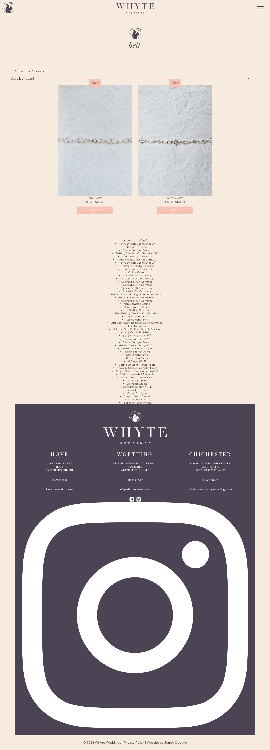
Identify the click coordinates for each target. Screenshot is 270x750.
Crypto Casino (137, 325)
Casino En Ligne (137, 246)
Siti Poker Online (137, 380)
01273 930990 (60, 479)
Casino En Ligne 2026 (137, 339)
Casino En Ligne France (137, 250)
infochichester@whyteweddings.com (210, 489)
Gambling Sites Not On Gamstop (136, 259)
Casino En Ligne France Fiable (137, 364)
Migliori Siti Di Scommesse (137, 288)
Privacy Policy (134, 743)
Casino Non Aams (137, 316)
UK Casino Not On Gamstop (137, 265)
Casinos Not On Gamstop (137, 281)
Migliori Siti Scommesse (137, 402)
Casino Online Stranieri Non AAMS (137, 371)
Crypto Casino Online (137, 396)
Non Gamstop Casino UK (137, 256)
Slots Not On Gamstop (137, 275)
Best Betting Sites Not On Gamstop (136, 313)
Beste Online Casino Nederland (136, 297)
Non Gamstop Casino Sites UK (137, 243)
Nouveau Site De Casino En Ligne (137, 367)
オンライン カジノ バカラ (136, 335)
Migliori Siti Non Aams (136, 351)
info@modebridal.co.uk (59, 489)
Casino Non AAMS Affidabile (137, 374)
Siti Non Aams (137, 399)
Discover (95, 210)
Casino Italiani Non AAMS (136, 386)
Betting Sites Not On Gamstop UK (137, 253)
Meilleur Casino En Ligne (137, 348)
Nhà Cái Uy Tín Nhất (136, 332)
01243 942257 (210, 479)
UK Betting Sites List (137, 310)
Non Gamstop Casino (137, 303)
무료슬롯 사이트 (137, 361)
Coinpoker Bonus (136, 390)
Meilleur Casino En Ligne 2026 (137, 345)
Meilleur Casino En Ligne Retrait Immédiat (137, 294)
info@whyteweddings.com (135, 489)
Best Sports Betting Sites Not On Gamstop (137, 322)
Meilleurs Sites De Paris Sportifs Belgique (137, 329)
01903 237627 (135, 479)
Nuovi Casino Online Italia (137, 377)
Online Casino (136, 272)
